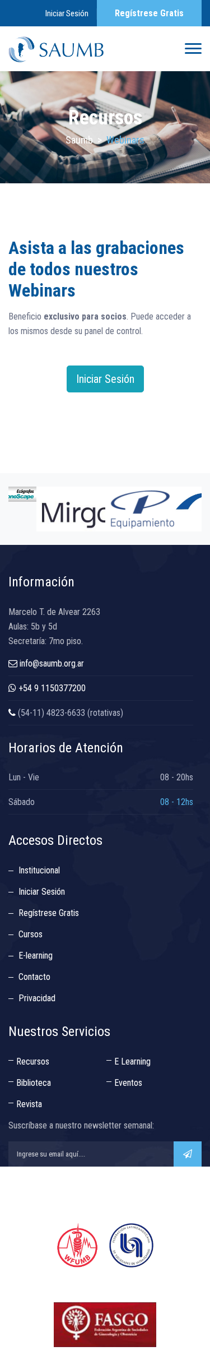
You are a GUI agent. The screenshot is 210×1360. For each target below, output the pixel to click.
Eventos (128, 1082)
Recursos (32, 1061)
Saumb (79, 140)
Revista (29, 1104)
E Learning (132, 1061)
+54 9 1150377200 (52, 688)
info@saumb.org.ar (52, 663)
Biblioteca (33, 1082)
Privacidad (36, 998)
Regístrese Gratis (149, 13)
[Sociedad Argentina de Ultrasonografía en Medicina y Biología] (56, 48)
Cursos (30, 934)
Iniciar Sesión (66, 13)
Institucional (39, 870)
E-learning (35, 955)
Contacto (34, 977)
